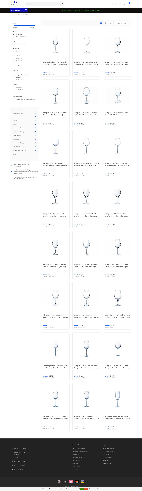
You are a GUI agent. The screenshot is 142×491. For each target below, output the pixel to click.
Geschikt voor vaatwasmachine (25, 99)
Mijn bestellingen (108, 451)
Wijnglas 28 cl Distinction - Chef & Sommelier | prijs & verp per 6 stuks (117, 165)
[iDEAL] (59, 481)
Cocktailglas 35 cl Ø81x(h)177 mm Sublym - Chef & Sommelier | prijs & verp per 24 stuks (117, 317)
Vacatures (75, 469)
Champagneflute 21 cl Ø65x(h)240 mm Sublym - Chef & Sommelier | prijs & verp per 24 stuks (55, 368)
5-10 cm (19, 77)
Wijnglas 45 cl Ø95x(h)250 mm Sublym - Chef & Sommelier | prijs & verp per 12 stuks (117, 368)
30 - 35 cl (19, 68)
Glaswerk (15, 120)
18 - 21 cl (19, 58)
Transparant (20, 44)
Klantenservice (76, 466)
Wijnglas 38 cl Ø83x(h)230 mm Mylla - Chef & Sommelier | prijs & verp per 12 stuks (86, 317)
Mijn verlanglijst (107, 457)
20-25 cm (19, 89)
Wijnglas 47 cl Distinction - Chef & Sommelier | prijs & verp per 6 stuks (86, 165)
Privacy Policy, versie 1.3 (79, 448)
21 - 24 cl (19, 61)
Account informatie (108, 448)
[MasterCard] (76, 481)
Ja (82, 489)
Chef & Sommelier (21, 36)
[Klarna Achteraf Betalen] (71, 481)
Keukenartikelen (17, 128)
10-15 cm (19, 80)
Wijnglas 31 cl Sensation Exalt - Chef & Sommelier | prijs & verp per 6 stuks (54, 216)
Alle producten (107, 463)
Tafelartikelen (17, 135)
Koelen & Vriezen (18, 113)
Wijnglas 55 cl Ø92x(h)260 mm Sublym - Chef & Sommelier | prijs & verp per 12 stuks (86, 368)
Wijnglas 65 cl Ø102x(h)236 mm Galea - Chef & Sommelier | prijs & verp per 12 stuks (85, 266)
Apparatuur (16, 139)
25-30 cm (19, 92)
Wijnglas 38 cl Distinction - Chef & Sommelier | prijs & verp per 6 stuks (86, 64)
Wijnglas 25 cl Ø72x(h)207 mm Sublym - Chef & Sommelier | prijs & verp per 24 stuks (86, 418)
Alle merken (19, 34)
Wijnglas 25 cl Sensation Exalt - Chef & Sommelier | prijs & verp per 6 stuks (85, 216)
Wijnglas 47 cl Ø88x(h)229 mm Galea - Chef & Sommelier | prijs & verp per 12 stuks (116, 64)
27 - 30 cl (19, 65)
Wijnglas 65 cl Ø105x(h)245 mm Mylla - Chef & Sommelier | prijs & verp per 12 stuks (86, 115)
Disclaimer (75, 454)
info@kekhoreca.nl (19, 469)
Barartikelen (16, 146)
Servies (15, 117)
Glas (18, 51)
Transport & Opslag (18, 132)
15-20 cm (19, 87)
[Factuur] (65, 481)
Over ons (75, 463)
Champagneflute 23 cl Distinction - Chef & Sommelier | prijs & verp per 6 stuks (55, 64)
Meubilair (15, 154)
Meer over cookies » (94, 489)
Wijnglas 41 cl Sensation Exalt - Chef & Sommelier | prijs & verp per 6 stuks (116, 216)
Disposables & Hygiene (19, 143)
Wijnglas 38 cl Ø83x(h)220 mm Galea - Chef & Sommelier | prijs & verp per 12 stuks (54, 115)
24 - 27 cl (19, 63)
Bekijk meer (16, 70)
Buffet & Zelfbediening (19, 150)
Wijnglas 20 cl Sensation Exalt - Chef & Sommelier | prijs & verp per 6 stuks (54, 266)
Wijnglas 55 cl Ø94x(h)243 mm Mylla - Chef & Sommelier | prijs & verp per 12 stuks (55, 317)
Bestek (15, 124)
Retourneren (76, 460)
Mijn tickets (106, 454)
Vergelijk (105, 460)
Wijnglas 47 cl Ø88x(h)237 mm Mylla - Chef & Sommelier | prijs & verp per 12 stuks (117, 115)
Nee (86, 489)
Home (12, 15)
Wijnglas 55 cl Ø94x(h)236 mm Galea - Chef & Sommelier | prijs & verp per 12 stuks (116, 266)
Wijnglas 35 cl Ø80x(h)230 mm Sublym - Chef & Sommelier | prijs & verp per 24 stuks (55, 418)
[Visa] (82, 481)
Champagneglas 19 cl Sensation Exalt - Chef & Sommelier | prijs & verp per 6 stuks (117, 418)
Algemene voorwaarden (79, 451)
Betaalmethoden (77, 457)
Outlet (14, 158)
